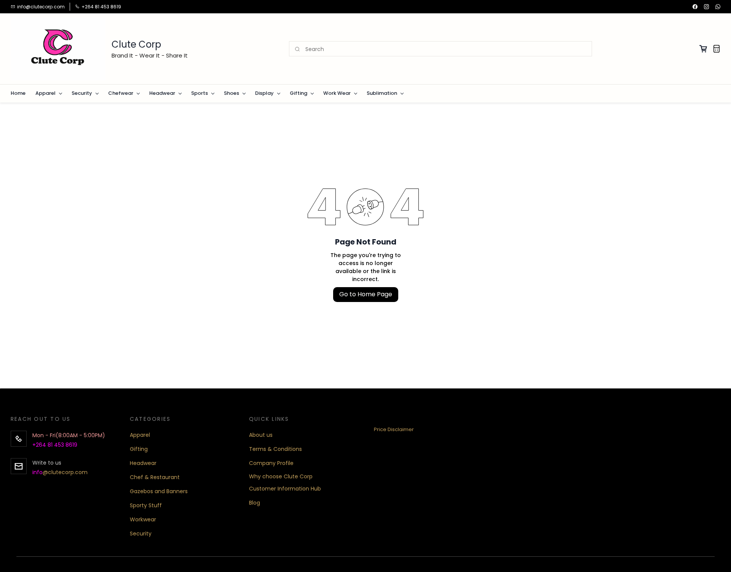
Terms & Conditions (275, 449)
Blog (254, 502)
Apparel (140, 435)
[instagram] (706, 6)
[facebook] (695, 6)
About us (261, 435)
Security (141, 533)
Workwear (143, 519)
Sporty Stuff (146, 505)
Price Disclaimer (394, 429)
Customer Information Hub (285, 488)
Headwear (143, 463)
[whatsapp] (717, 6)
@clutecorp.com (65, 472)
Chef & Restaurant (155, 477)
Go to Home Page (365, 294)
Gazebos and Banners (159, 491)
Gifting (139, 449)
